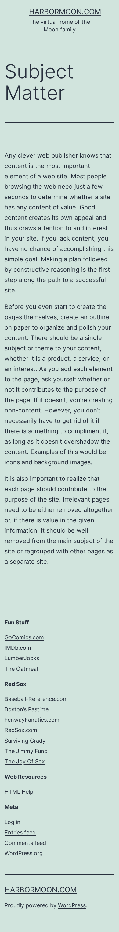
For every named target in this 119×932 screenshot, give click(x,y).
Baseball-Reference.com (36, 699)
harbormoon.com (65, 11)
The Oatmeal (21, 669)
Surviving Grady (25, 740)
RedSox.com (21, 730)
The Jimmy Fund (26, 751)
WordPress (72, 905)
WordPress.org (24, 853)
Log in (12, 822)
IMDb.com (18, 648)
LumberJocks (22, 658)
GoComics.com (24, 637)
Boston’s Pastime (27, 709)
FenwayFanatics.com (32, 719)
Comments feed (25, 843)
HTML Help (19, 791)
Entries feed (20, 832)
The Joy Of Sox (25, 761)
